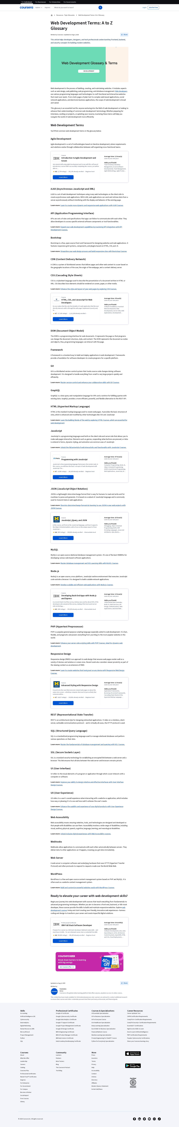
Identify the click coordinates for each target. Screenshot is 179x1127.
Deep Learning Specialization (100, 1026)
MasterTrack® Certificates (28, 1077)
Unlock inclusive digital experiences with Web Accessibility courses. (85, 834)
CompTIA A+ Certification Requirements (139, 1020)
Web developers (121, 91)
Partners (58, 1058)
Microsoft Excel (25, 1032)
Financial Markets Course (99, 1032)
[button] (47, 7)
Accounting (23, 1013)
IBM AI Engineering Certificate (65, 1032)
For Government (25, 1086)
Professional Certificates (28, 1074)
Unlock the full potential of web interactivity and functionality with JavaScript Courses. (93, 447)
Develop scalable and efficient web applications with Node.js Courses (86, 585)
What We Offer (24, 1058)
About (22, 1055)
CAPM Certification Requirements (137, 1016)
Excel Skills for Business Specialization (103, 1029)
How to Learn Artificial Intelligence (137, 1032)
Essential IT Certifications (135, 1026)
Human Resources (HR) (27, 1029)
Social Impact (24, 1095)
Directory (94, 1080)
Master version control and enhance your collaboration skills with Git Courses (89, 382)
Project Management (26, 1035)
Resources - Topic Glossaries (65, 15)
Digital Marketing (25, 1026)
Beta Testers (60, 1061)
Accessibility (95, 1071)
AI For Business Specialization (101, 1016)
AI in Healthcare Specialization (101, 1023)
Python (22, 1038)
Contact (94, 1074)
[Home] (52, 15)
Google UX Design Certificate (65, 1029)
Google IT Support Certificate (65, 1023)
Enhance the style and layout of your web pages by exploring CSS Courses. (88, 289)
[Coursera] (26, 7)
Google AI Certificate (62, 1013)
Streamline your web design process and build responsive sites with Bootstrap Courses (93, 251)
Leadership (23, 1061)
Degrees (23, 1080)
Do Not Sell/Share (97, 1089)
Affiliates (94, 1083)
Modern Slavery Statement (100, 1086)
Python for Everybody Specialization (103, 1041)
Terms (94, 1061)
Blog (57, 1064)
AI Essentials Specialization (100, 1013)
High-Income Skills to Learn (135, 1029)
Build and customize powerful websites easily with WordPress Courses (87, 887)
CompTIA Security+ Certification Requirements (141, 1023)
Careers (22, 1064)
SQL (21, 1041)
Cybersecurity (24, 1020)
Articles (94, 1077)
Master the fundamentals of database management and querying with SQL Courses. (92, 744)
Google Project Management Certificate (68, 1026)
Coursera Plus (24, 1071)
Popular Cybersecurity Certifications (138, 1038)
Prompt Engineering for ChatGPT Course (104, 1038)
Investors (94, 1058)
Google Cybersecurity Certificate (66, 1016)
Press (93, 1055)
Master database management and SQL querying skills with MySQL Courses (89, 563)
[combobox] (73, 7)
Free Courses (24, 1099)
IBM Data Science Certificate (64, 1038)
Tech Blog (59, 1071)
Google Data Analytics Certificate (66, 1020)
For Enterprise (24, 1083)
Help (93, 1067)
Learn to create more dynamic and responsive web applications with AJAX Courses (91, 205)
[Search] (100, 7)
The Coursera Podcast (63, 1067)
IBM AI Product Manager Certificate (66, 1035)
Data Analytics (24, 1023)
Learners (58, 1055)
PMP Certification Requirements (137, 1035)
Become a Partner (25, 1092)
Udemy (22, 1102)
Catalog (22, 1067)
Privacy (94, 1064)
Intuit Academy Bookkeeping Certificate (68, 1041)
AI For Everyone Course (99, 1020)
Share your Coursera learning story (138, 1041)
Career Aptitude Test (133, 1013)
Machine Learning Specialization (101, 1035)
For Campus (24, 1089)
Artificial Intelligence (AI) (27, 1016)
